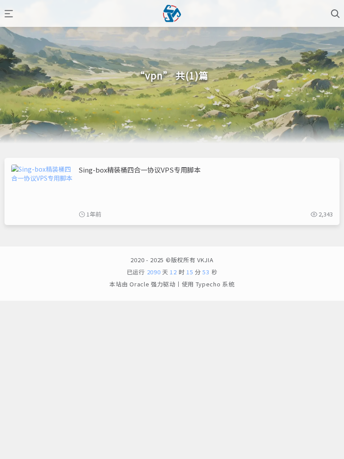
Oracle (139, 284)
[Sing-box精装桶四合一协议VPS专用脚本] (42, 191)
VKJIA (204, 259)
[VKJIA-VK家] (172, 13)
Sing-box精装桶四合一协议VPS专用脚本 (139, 169)
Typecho (208, 284)
